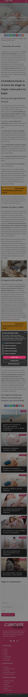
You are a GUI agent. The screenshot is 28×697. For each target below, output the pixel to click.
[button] (14, 363)
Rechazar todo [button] (14, 360)
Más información (18, 340)
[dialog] (14, 348)
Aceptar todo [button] (14, 357)
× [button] (25, 332)
